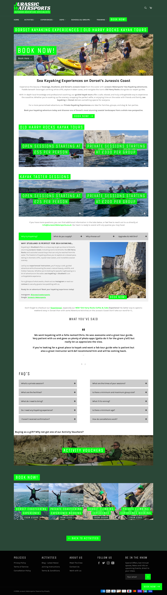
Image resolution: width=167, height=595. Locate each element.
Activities (29, 20)
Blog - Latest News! (50, 563)
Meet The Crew (76, 563)
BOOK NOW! (150, 586)
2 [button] (85, 364)
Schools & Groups (80, 20)
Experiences (47, 20)
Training (101, 20)
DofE (62, 20)
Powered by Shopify (43, 591)
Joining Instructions (51, 567)
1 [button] (81, 364)
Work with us (75, 570)
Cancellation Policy (22, 570)
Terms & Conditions (51, 570)
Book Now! (118, 19)
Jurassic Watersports (27, 591)
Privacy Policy (20, 563)
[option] (83, 55)
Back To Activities (85, 538)
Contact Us (74, 567)
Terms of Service (21, 567)
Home (16, 20)
